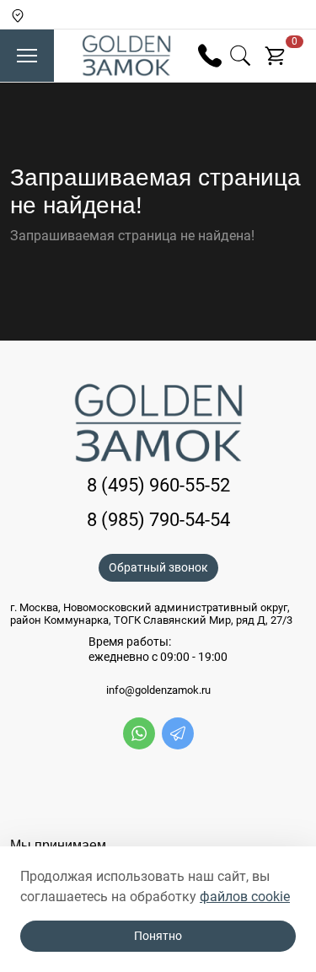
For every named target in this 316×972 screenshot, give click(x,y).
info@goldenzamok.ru (158, 690)
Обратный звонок (158, 567)
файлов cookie (245, 897)
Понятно (158, 935)
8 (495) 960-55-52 (158, 485)
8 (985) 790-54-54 (158, 519)
